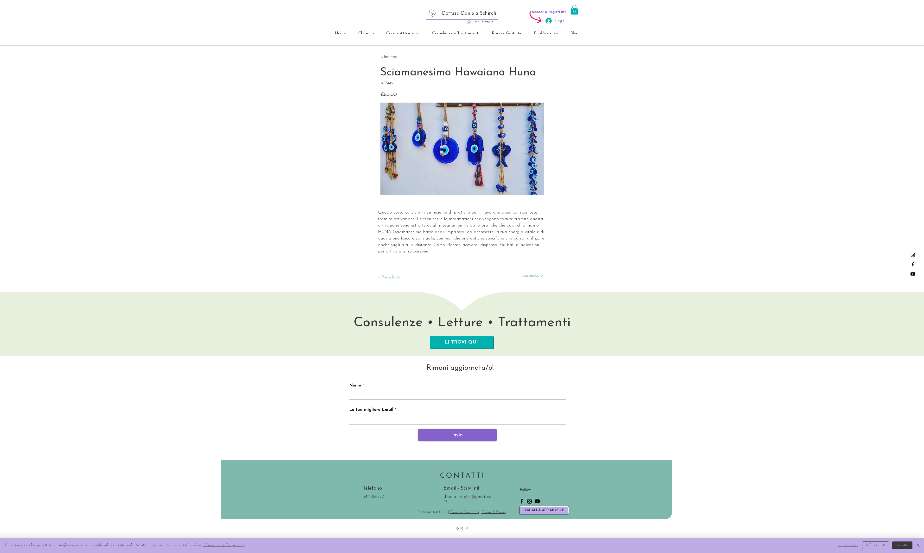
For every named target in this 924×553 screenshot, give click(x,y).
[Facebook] (913, 264)
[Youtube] (913, 274)
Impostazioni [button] (848, 545)
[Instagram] (913, 255)
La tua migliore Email (371, 410)
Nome (355, 385)
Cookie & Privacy (493, 512)
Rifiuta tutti (875, 545)
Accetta (902, 545)
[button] (574, 10)
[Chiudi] (918, 545)
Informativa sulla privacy (223, 545)
